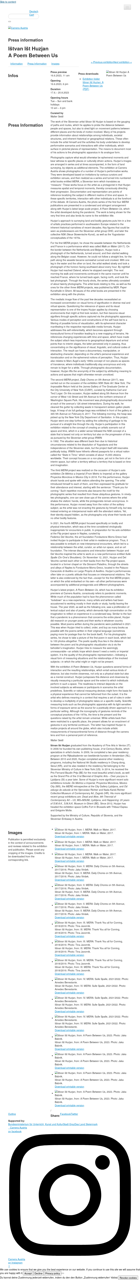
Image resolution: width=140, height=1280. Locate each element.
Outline (12, 1114)
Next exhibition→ (123, 62)
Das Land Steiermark (86, 1124)
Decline (38, 1273)
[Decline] (62, 1273)
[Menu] (127, 7)
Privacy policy (52, 1273)
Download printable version (69, 836)
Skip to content (8, 1)
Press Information (37, 63)
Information (16, 63)
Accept (28, 1273)
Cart (31, 14)
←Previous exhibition (102, 62)
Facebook (65, 1114)
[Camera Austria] (18, 27)
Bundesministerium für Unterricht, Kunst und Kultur (35, 1124)
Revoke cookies (128, 1277)
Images (55, 63)
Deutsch (33, 11)
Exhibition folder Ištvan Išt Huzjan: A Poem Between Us (93, 84)
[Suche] (9, 21)
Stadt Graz (69, 1124)
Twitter (74, 1114)
